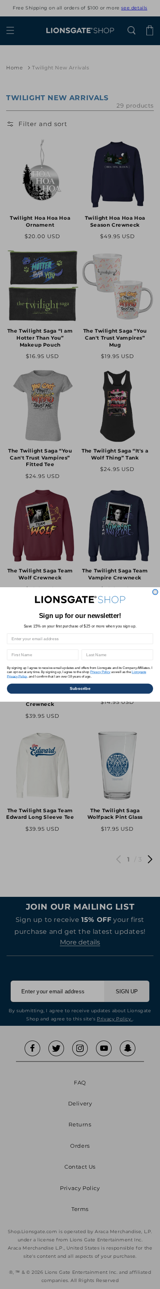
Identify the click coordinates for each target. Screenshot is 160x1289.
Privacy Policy (100, 672)
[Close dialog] (155, 592)
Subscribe (80, 688)
